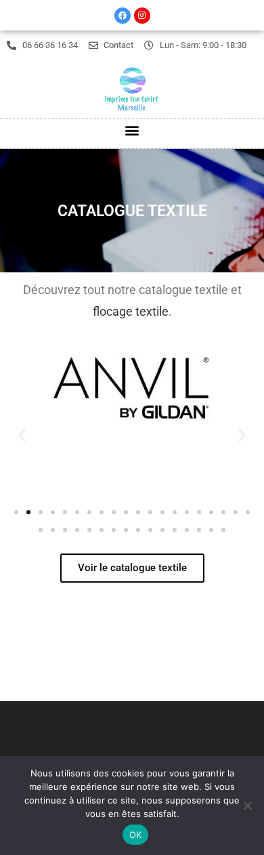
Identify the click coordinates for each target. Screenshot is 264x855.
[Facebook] (122, 15)
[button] (132, 130)
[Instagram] (142, 15)
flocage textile (131, 311)
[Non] (247, 805)
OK (135, 834)
